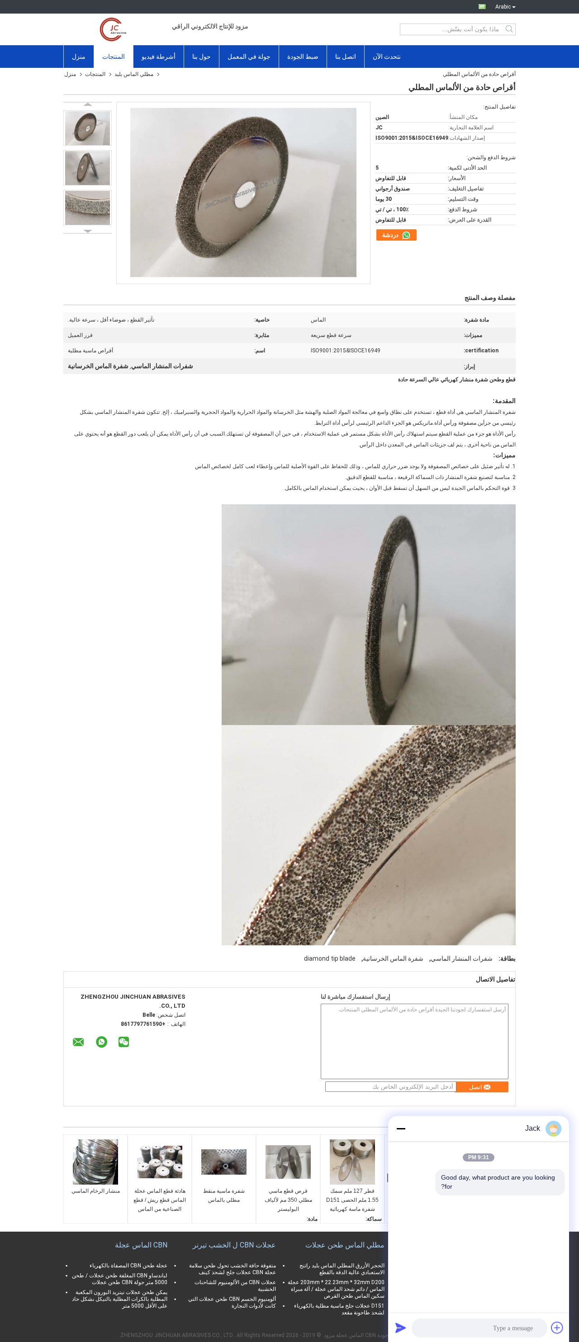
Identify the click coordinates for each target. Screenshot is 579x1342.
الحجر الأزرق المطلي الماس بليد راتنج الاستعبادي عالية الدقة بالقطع (341, 1269)
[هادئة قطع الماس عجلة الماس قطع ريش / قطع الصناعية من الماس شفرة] (159, 1162)
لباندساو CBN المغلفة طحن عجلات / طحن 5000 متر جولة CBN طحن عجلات (119, 1278)
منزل (78, 56)
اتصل (475, 1087)
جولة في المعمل (249, 56)
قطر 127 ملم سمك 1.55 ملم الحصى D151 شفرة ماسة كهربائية (352, 1200)
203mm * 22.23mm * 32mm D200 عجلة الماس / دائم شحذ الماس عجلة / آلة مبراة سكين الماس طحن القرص (336, 1289)
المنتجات (113, 56)
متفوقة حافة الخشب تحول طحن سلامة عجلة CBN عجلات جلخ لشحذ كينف (232, 1269)
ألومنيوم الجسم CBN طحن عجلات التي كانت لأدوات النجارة (232, 1302)
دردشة (391, 235)
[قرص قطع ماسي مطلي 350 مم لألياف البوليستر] (288, 1162)
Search (510, 29)
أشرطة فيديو (159, 56)
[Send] (401, 1327)
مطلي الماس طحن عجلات (344, 1245)
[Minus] (400, 1128)
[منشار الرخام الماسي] (95, 1162)
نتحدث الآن (387, 56)
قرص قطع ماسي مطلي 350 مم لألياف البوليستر (288, 1200)
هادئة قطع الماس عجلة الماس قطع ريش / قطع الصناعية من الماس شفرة (159, 1201)
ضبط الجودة (302, 56)
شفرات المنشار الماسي (462, 958)
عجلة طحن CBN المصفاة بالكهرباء (128, 1265)
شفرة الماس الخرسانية (393, 958)
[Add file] (557, 1327)
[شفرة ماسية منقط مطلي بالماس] (224, 1162)
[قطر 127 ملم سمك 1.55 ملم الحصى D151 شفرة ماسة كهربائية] (352, 1162)
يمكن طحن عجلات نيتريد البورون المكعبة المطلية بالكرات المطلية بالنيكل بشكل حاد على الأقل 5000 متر (119, 1299)
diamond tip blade (330, 958)
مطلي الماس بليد (133, 74)
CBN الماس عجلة (141, 1245)
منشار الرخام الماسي (95, 1191)
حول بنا (201, 56)
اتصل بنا (345, 56)
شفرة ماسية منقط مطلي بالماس (224, 1195)
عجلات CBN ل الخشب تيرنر (234, 1245)
